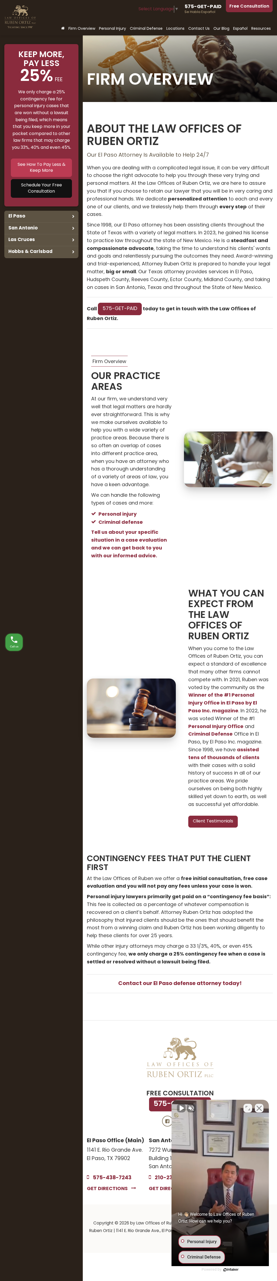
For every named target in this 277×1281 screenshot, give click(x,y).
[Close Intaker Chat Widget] (259, 1108)
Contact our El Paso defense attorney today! (180, 983)
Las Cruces (21, 240)
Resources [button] (261, 29)
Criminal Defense (210, 734)
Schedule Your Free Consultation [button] (41, 188)
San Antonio (23, 228)
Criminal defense (120, 522)
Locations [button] (175, 29)
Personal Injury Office (215, 727)
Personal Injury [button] (112, 29)
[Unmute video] (181, 1108)
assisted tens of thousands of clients (223, 754)
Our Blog (221, 29)
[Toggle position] (247, 1108)
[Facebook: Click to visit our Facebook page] (167, 1121)
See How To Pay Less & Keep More (41, 167)
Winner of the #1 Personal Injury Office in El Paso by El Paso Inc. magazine (222, 703)
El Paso (16, 216)
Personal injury (117, 514)
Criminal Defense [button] (146, 29)
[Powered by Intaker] (231, 1269)
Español (240, 29)
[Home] (63, 28)
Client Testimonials (213, 821)
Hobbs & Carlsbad (30, 252)
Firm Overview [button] (81, 29)
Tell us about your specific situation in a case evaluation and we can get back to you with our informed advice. (129, 544)
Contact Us (199, 29)
